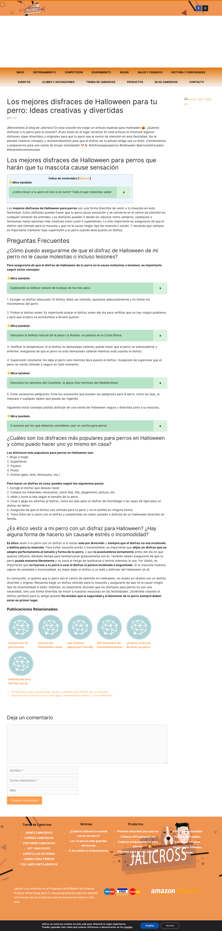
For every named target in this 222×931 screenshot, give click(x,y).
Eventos (24, 82)
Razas (124, 72)
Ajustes (170, 925)
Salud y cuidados (150, 72)
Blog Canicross (166, 82)
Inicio (20, 72)
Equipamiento (101, 72)
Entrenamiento (44, 72)
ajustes (128, 927)
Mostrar (84, 178)
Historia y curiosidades (188, 72)
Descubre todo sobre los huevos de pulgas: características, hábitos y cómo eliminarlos (62, 695)
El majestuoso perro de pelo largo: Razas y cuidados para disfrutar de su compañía (59, 691)
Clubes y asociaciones (58, 82)
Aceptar (149, 925)
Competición (74, 72)
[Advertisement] (111, 41)
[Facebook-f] (199, 8)
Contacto (196, 82)
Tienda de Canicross (100, 82)
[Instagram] (205, 8)
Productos (135, 82)
